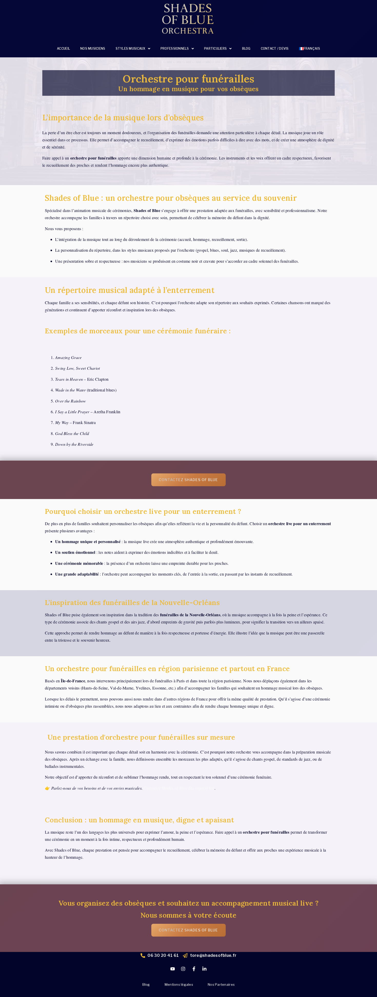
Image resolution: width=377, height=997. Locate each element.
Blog (246, 48)
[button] (133, 49)
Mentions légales (179, 984)
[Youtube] (172, 968)
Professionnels (175, 48)
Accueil (63, 48)
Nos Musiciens (92, 48)
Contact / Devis (275, 48)
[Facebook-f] (194, 968)
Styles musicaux (130, 48)
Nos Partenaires (221, 984)
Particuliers (215, 48)
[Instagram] (183, 968)
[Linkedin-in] (204, 968)
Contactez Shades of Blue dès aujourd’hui (179, 788)
